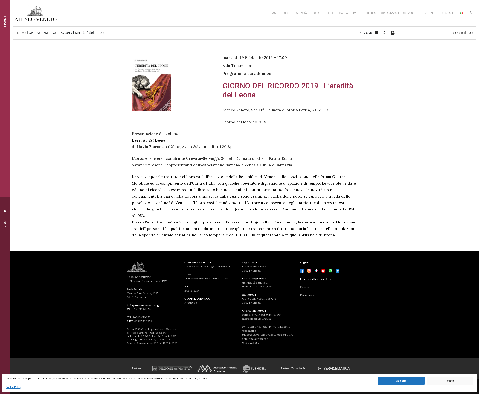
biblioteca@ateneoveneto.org (262, 334)
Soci (287, 13)
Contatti (448, 13)
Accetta (401, 381)
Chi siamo (271, 13)
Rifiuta (450, 381)
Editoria (370, 13)
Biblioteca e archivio (343, 13)
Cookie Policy (13, 387)
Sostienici (429, 13)
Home (21, 32)
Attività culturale (309, 13)
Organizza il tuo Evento (398, 13)
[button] (470, 13)
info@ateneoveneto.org (143, 305)
